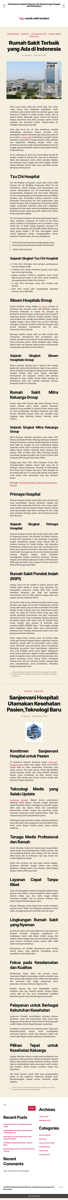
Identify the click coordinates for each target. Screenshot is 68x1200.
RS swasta (43, 306)
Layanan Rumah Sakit (39, 34)
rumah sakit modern (30, 674)
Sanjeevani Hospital (19, 800)
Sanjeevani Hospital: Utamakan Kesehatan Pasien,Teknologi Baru (34, 703)
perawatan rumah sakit (32, 672)
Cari (4, 1104)
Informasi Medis (13, 34)
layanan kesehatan (41, 1087)
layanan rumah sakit (18, 672)
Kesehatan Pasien (29, 1087)
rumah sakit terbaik (43, 674)
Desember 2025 (45, 1120)
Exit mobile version (34, 1196)
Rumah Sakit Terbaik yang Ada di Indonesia (34, 46)
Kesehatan (25, 34)
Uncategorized (44, 1154)
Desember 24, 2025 (41, 716)
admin (29, 55)
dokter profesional (18, 1087)
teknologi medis (35, 1089)
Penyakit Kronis (55, 34)
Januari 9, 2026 (41, 55)
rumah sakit (26, 137)
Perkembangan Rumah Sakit (47, 672)
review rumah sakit (18, 674)
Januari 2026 (44, 1116)
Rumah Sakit (34, 36)
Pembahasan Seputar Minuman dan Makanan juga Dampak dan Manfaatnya (34, 5)
